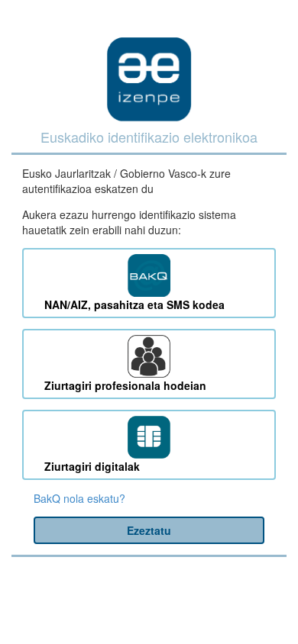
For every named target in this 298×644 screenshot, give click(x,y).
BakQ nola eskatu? (79, 498)
